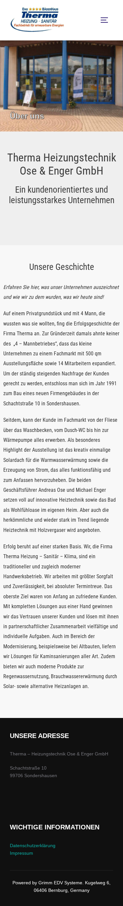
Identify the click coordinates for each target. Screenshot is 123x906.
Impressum (21, 853)
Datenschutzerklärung (32, 845)
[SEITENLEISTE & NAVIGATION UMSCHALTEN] (106, 20)
